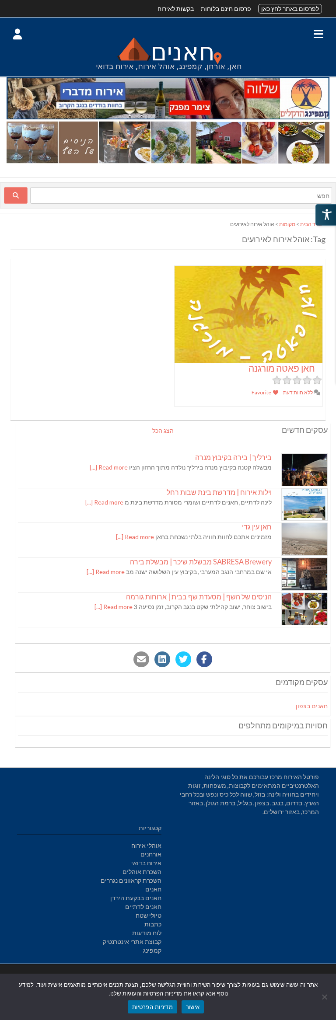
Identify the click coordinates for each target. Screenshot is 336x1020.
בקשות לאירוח (176, 8)
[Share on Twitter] (183, 659)
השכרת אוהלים (141, 871)
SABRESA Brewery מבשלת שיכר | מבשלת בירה (201, 561)
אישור (193, 1006)
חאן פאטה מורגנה (281, 367)
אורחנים (150, 854)
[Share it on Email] (141, 659)
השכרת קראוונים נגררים (131, 880)
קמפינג (152, 950)
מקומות (287, 224)
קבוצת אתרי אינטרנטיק (132, 941)
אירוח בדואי (146, 863)
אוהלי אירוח (146, 845)
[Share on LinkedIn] (162, 659)
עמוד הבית (311, 224)
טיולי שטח (148, 915)
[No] (325, 996)
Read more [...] (109, 467)
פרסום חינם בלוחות (226, 8)
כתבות (152, 924)
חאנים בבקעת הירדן (135, 898)
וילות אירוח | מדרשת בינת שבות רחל (219, 492)
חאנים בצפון (312, 706)
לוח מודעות (146, 932)
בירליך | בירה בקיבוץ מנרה (233, 457)
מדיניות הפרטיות (152, 1006)
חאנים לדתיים (143, 906)
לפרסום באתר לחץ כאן (290, 8)
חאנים (153, 889)
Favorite (262, 392)
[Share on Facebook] (204, 659)
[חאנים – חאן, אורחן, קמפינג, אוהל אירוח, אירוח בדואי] (168, 72)
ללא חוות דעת (298, 392)
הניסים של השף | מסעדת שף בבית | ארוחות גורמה (199, 596)
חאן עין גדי (257, 526)
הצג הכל (163, 430)
